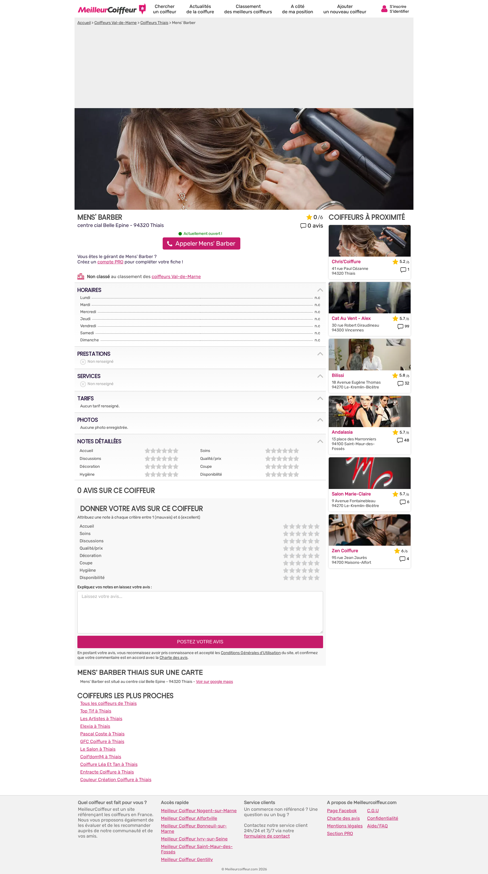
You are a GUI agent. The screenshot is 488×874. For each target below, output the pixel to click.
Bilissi (338, 375)
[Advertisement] (244, 67)
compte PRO (110, 262)
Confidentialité (382, 818)
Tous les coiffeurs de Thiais (108, 703)
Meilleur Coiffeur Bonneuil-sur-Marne (194, 828)
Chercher (164, 9)
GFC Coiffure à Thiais (102, 741)
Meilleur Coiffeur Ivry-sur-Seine (194, 839)
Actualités (200, 9)
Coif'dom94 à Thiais (100, 756)
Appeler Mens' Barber (205, 243)
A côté (297, 9)
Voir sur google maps (214, 681)
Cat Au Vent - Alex (351, 318)
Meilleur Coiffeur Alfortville (189, 818)
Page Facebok (342, 810)
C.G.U (373, 810)
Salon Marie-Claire (351, 494)
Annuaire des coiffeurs (112, 9)
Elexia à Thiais (95, 726)
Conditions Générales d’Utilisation (251, 652)
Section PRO (340, 833)
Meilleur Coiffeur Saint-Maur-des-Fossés (197, 849)
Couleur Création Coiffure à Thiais (115, 779)
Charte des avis (174, 657)
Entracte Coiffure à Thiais (107, 772)
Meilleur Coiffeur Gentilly (187, 859)
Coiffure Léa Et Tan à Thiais (109, 764)
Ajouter (344, 9)
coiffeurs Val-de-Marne (176, 276)
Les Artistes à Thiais (101, 718)
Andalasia (342, 432)
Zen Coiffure (345, 550)
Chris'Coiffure (346, 261)
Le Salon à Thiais (98, 749)
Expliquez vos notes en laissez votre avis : (114, 587)
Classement (248, 9)
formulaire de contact (267, 836)
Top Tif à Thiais (95, 711)
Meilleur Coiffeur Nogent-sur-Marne (199, 810)
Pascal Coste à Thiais (102, 734)
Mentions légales (345, 826)
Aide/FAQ (377, 826)
